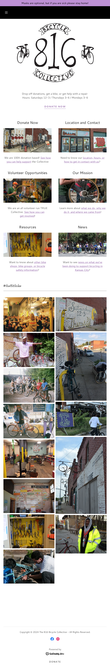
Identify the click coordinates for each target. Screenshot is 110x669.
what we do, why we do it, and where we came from (85, 210)
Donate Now (55, 106)
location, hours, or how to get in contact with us (84, 159)
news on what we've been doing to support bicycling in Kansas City (82, 266)
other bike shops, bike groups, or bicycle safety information (28, 266)
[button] (6, 12)
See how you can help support (29, 159)
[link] (52, 639)
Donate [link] (55, 661)
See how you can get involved (32, 214)
